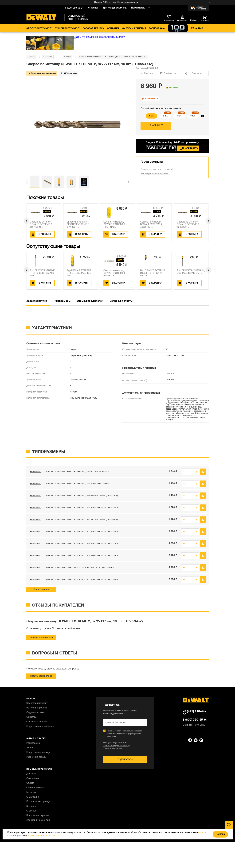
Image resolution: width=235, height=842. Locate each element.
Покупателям (138, 8)
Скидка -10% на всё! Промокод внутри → (108, 2)
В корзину (156, 126)
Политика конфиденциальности (116, 745)
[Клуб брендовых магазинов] (198, 8)
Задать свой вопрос (41, 676)
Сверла (67, 57)
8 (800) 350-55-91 (74, 8)
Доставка (31, 774)
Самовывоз (32, 778)
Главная (31, 57)
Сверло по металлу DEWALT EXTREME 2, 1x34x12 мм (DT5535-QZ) (78, 472)
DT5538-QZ (35, 507)
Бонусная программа (37, 816)
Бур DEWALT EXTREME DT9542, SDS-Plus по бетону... (152, 273)
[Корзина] (205, 17)
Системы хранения (134, 28)
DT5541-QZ (35, 543)
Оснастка (113, 28)
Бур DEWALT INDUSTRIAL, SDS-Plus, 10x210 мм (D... (191, 272)
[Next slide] (202, 116)
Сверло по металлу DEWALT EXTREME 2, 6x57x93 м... (41, 224)
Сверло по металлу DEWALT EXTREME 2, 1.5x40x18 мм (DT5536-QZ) (79, 484)
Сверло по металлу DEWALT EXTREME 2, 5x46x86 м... (78, 224)
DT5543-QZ (35, 567)
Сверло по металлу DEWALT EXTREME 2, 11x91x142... (114, 224)
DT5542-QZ (35, 555)
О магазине (32, 797)
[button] (27, 182)
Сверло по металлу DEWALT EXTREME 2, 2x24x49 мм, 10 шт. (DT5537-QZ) (82, 496)
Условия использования (112, 748)
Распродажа (157, 28)
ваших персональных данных (43, 836)
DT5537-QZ (35, 495)
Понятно (220, 834)
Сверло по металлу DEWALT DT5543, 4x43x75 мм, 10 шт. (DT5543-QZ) (80, 568)
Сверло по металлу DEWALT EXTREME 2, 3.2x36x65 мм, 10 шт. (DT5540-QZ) (82, 532)
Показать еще (41, 589)
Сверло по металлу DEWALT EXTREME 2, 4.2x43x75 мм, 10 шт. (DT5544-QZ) (82, 580)
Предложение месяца (38, 752)
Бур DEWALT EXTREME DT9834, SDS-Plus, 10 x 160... (79, 273)
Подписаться (125, 759)
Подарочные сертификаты (40, 726)
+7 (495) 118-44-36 (194, 713)
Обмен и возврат (35, 788)
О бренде (93, 8)
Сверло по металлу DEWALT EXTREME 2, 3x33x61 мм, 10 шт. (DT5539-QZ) (82, 520)
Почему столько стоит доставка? (157, 169)
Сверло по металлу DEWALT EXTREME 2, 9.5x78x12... (114, 273)
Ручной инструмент (67, 28)
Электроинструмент (38, 28)
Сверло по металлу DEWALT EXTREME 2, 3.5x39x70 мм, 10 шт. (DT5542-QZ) (82, 556)
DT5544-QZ (35, 579)
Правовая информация (38, 802)
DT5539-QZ (35, 519)
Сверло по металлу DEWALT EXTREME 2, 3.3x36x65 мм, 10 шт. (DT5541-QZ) (82, 544)
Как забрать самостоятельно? (155, 174)
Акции (199, 28)
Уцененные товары (36, 757)
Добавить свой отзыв (41, 637)
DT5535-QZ (35, 472)
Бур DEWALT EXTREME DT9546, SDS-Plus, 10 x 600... (42, 273)
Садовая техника (93, 28)
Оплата (30, 783)
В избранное (170, 73)
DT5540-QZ (35, 531)
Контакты (31, 806)
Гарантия (31, 792)
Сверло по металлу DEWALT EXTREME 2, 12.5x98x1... (188, 224)
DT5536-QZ (35, 483)
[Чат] (229, 825)
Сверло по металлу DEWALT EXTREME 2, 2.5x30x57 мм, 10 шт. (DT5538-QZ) (82, 508)
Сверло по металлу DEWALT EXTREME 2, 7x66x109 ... (151, 224)
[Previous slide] (142, 116)
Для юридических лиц (114, 8)
